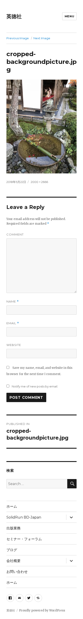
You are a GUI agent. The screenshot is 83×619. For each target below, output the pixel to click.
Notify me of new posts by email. (35, 386)
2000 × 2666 (39, 182)
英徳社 (14, 16)
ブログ (11, 550)
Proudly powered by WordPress (42, 610)
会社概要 (13, 561)
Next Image (41, 38)
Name (12, 301)
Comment (15, 234)
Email (12, 323)
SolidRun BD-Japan (23, 517)
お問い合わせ (17, 572)
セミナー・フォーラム (24, 539)
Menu (69, 16)
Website (13, 345)
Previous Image (17, 38)
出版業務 (13, 528)
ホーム (11, 506)
